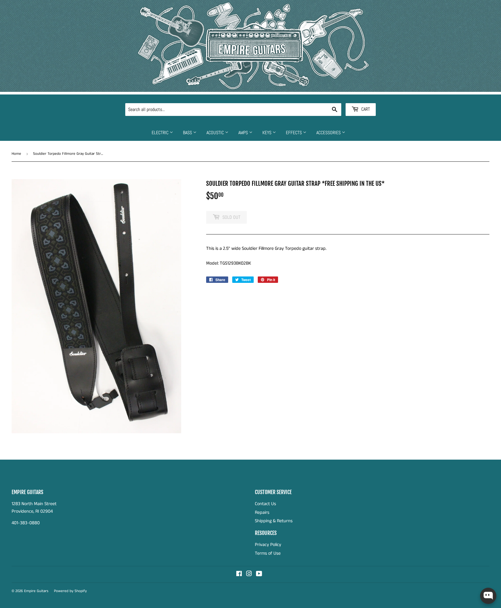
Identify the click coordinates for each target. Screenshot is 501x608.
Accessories (329, 133)
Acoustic (215, 133)
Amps (243, 133)
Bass (188, 133)
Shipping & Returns (274, 521)
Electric (161, 133)
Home (16, 153)
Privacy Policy (268, 544)
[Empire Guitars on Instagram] (249, 574)
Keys (267, 133)
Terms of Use (268, 553)
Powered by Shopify (70, 591)
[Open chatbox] (488, 596)
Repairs (262, 512)
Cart (365, 109)
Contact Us (265, 503)
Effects (294, 133)
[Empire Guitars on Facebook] (239, 574)
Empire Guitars (36, 591)
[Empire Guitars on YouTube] (259, 574)
